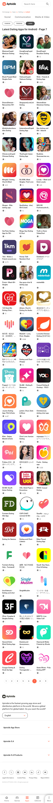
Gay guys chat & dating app (26, 283)
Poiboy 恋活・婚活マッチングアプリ (9, 463)
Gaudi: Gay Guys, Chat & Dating (43, 566)
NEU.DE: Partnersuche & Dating (42, 206)
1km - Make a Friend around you (9, 258)
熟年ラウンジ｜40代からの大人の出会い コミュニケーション (9, 360)
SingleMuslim (25, 591)
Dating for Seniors (9, 539)
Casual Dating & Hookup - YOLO (43, 386)
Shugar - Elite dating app (7, 206)
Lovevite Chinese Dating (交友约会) (43, 335)
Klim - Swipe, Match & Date (7, 437)
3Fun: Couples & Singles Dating (8, 617)
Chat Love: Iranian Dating (26, 437)
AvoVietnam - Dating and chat (8, 592)
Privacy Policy (33, 778)
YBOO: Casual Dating (42, 489)
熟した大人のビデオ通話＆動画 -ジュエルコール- (26, 617)
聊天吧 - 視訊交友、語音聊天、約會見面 (9, 335)
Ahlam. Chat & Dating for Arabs (26, 309)
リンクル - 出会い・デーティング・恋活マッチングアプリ (43, 592)
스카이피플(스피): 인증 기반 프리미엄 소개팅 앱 (43, 360)
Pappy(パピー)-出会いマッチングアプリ (9, 386)
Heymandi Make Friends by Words (43, 643)
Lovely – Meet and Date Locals (44, 181)
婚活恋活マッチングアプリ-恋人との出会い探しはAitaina (44, 309)
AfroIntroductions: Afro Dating (9, 129)
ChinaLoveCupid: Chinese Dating (8, 155)
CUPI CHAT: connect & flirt (25, 515)
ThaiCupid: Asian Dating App (26, 155)
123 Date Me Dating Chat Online (7, 309)
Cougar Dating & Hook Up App (8, 669)
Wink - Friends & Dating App (43, 78)
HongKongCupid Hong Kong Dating (26, 52)
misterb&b (40, 282)
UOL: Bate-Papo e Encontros (26, 489)
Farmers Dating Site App (8, 515)
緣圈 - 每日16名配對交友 (26, 566)
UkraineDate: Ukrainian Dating (43, 104)
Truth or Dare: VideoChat (42, 232)
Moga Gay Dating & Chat (26, 232)
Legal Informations (8, 778)
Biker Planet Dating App (41, 540)
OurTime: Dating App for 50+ (8, 232)
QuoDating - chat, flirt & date (26, 206)
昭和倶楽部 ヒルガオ (26, 463)
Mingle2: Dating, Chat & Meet (8, 181)
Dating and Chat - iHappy (26, 360)
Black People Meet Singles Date (9, 78)
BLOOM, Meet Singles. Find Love (26, 181)
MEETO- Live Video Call (41, 617)
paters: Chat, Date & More (26, 412)
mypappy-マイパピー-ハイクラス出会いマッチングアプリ (44, 437)
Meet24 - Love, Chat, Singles (25, 335)
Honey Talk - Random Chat (25, 258)
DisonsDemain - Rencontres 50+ (8, 104)
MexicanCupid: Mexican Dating (8, 52)
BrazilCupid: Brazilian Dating (43, 52)
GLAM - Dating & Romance (26, 386)
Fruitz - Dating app (42, 463)
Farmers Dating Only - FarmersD (8, 566)
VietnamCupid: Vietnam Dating (25, 78)
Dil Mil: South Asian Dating (7, 489)
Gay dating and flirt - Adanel (42, 129)
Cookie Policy (21, 778)
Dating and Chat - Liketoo (26, 540)
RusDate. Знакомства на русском (43, 155)
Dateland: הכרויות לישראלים (43, 258)
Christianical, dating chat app (43, 412)
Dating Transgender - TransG (25, 669)
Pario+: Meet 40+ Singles (8, 283)
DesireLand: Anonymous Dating (24, 643)
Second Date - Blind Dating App (8, 643)
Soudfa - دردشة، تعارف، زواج (43, 515)
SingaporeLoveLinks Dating (27, 104)
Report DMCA (45, 778)
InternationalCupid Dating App (27, 129)
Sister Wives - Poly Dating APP (44, 669)
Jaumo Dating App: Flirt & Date (8, 412)
